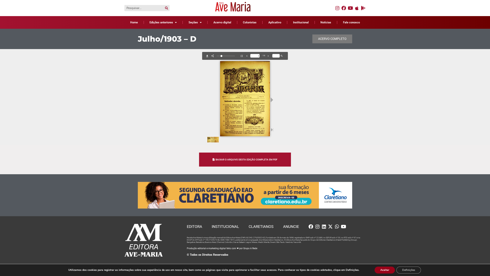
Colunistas (249, 22)
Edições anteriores (161, 22)
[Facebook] (343, 8)
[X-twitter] (330, 226)
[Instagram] (337, 8)
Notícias (325, 22)
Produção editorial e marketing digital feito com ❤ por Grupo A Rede (222, 248)
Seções (193, 22)
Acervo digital (222, 22)
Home (134, 22)
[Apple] (356, 8)
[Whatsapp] (337, 226)
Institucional (301, 22)
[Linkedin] (324, 226)
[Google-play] (363, 8)
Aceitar (384, 270)
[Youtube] (350, 8)
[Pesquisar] (166, 8)
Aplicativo (274, 22)
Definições (408, 270)
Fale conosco (351, 22)
